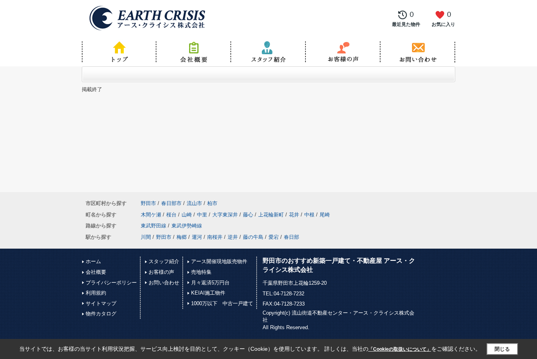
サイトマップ (101, 303)
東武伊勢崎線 (186, 226)
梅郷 (182, 237)
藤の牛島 (253, 237)
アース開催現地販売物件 (219, 261)
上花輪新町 (271, 215)
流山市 (194, 203)
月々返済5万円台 (210, 283)
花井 (294, 215)
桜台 (171, 215)
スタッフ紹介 (164, 261)
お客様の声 (161, 272)
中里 (202, 215)
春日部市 (171, 203)
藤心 (248, 215)
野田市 (148, 203)
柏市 (212, 203)
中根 (309, 215)
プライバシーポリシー (111, 283)
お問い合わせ (164, 283)
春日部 (291, 237)
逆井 (233, 237)
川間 (146, 237)
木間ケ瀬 (151, 215)
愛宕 (273, 237)
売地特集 (201, 272)
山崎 (187, 215)
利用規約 (96, 293)
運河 (197, 237)
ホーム (93, 261)
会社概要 (96, 272)
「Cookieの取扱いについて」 (399, 349)
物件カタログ (101, 314)
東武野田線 (153, 226)
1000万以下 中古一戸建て (222, 303)
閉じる (502, 349)
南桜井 (215, 237)
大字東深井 (225, 215)
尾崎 (325, 215)
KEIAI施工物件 (208, 293)
